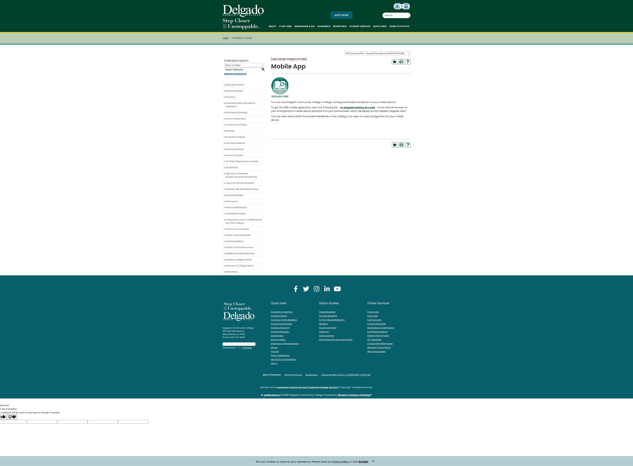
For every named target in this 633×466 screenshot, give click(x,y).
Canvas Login (374, 319)
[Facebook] (296, 289)
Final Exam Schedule (236, 112)
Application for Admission (380, 327)
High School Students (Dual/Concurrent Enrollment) (241, 175)
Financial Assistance (236, 207)
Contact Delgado (280, 331)
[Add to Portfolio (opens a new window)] (394, 61)
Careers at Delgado (281, 323)
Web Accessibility (376, 351)
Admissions (232, 201)
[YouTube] (337, 289)
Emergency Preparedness (285, 343)
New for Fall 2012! (234, 90)
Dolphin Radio (278, 339)
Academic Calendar (282, 312)
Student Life (232, 167)
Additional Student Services (240, 253)
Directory (230, 97)
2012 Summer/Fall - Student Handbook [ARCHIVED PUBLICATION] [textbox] (377, 53)
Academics (323, 26)
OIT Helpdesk (374, 339)
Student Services (359, 26)
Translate (247, 347)
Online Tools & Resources (239, 247)
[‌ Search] (408, 14)
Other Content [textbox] (232, 65)
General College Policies (239, 259)
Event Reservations (377, 331)
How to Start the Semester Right (335, 339)
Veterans (324, 331)
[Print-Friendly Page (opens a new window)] (401, 61)
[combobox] (377, 53)
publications (272, 395)
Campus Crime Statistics (284, 319)
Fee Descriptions (234, 241)
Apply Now (341, 15)
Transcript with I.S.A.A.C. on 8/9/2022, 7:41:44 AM (345, 374)
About (272, 26)
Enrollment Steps (234, 195)
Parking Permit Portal (378, 335)
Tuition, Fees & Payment (238, 235)
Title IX (274, 363)
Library (274, 347)
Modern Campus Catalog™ (355, 395)
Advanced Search (235, 73)
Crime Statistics (399, 26)
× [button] (373, 461)
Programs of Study (235, 137)
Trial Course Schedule (237, 229)
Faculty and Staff (327, 327)
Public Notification (280, 355)
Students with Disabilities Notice (242, 189)
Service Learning (234, 149)
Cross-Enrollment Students (240, 183)
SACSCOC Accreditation (283, 359)
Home (225, 38)
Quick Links (380, 26)
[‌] (244, 15)
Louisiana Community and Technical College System (307, 387)
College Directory (280, 327)
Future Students (327, 312)
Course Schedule (376, 323)
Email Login (373, 312)
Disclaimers (277, 335)
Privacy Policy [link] (340, 461)
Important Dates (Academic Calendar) (240, 105)
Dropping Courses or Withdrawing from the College (244, 221)
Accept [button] (363, 461)
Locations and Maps (236, 124)
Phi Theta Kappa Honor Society (242, 161)
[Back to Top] (627, 462)
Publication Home (235, 84)
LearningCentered (235, 143)
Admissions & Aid (304, 26)
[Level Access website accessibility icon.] (402, 6)
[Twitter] (306, 289)
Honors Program (234, 155)
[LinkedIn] (327, 289)
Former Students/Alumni (332, 319)
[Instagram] (316, 289)
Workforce (340, 26)
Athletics (323, 323)
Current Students (328, 315)
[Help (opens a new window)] (407, 61)
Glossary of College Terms (240, 265)
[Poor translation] (12, 417)
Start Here (285, 26)
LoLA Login (372, 315)
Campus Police (279, 315)
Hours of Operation (236, 118)
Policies (275, 351)
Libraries (230, 130)
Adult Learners (326, 335)
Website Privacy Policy (379, 347)
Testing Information (236, 213)
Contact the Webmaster (380, 343)
